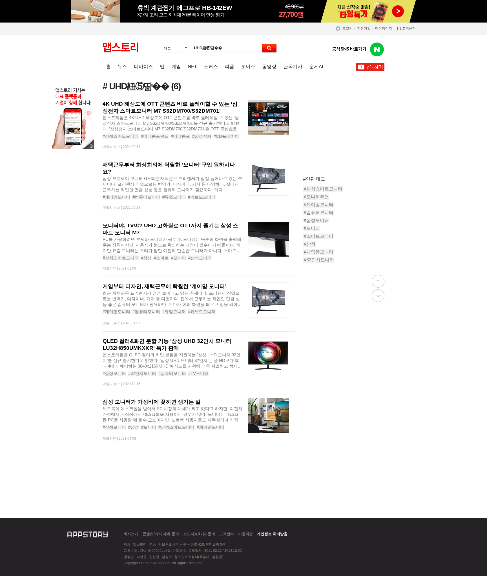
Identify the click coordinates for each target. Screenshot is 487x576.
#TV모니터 (198, 373)
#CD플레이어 (226, 136)
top (378, 281)
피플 (229, 66)
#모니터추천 (316, 196)
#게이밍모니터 (116, 197)
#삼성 (146, 257)
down (378, 295)
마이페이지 (383, 28)
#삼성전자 (201, 136)
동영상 (269, 66)
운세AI (316, 66)
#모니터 (178, 257)
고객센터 (226, 534)
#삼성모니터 (200, 257)
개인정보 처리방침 (272, 534)
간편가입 (364, 28)
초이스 (248, 66)
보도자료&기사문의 (199, 534)
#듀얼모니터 (174, 197)
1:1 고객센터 (406, 28)
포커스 (210, 66)
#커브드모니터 (202, 197)
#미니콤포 (180, 136)
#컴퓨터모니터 (146, 197)
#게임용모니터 (318, 252)
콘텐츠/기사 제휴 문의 (161, 534)
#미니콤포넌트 (155, 136)
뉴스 (122, 66)
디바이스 (143, 66)
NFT (192, 66)
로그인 (347, 28)
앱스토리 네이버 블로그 (377, 50)
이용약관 (245, 534)
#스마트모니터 (318, 236)
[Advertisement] (345, 135)
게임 (176, 66)
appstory (87, 534)
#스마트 (161, 257)
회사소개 (131, 534)
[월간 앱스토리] (120, 48)
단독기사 (292, 66)
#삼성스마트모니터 (121, 136)
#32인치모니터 (142, 373)
